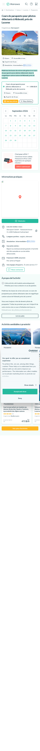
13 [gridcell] (34, 126)
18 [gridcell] (25, 130)
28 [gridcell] (6, 140)
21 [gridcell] (6, 135)
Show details (29, 385)
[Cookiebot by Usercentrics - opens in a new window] (29, 351)
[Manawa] (13, 4)
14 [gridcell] (6, 130)
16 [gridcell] (15, 130)
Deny (20, 398)
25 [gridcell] (25, 135)
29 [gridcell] (10, 140)
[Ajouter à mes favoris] (36, 32)
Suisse (19, 10)
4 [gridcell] (24, 121)
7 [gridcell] (5, 126)
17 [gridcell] (20, 130)
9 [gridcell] (15, 126)
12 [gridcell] (29, 126)
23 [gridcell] (15, 135)
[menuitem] (36, 4)
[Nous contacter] (31, 4)
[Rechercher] (26, 4)
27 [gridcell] (34, 135)
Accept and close (20, 391)
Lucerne (25, 10)
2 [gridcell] (15, 121)
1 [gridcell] (10, 121)
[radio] (20, 93)
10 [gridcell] (20, 126)
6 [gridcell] (34, 121)
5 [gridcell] (29, 121)
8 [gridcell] (10, 126)
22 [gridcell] (10, 135)
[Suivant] (34, 110)
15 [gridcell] (10, 130)
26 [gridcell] (29, 135)
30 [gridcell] (15, 140)
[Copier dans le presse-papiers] (36, 231)
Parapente (34, 10)
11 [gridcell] (25, 126)
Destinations (10, 10)
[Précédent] (5, 110)
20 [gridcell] (34, 130)
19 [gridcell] (29, 130)
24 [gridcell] (20, 135)
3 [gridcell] (20, 121)
